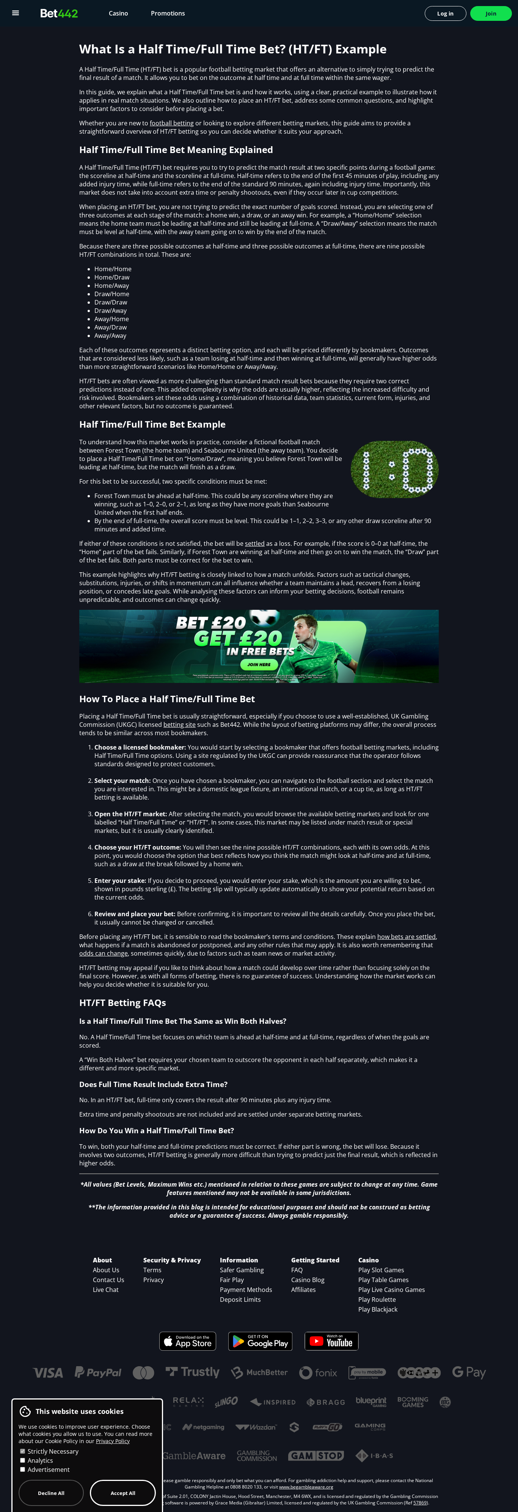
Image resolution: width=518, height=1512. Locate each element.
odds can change (103, 953)
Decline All (51, 1493)
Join (491, 13)
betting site (179, 724)
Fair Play (232, 1280)
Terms (152, 1270)
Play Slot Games (381, 1270)
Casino (118, 13)
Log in (445, 13)
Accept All (123, 1493)
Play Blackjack (377, 1309)
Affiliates (303, 1290)
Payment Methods (246, 1290)
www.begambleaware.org (306, 1487)
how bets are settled (406, 937)
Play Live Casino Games (391, 1290)
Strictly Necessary (52, 1451)
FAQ (297, 1270)
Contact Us (108, 1280)
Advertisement (48, 1469)
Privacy (153, 1280)
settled (255, 543)
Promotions (168, 13)
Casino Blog (308, 1280)
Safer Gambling (242, 1270)
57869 (420, 1503)
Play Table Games (383, 1280)
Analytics (39, 1460)
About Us (106, 1270)
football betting (172, 123)
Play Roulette (377, 1299)
